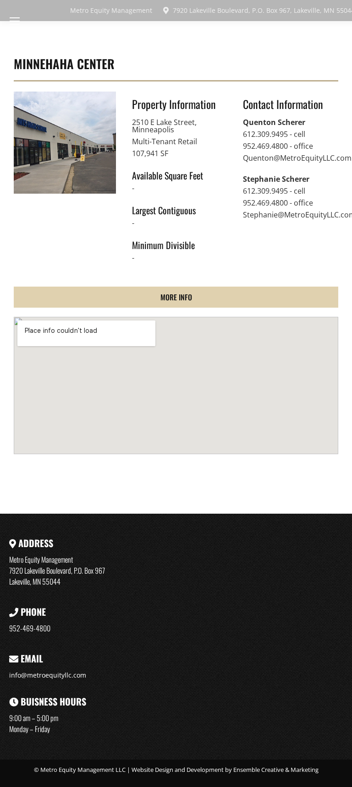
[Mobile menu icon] (14, 21)
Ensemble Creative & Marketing (276, 769)
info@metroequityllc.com (47, 675)
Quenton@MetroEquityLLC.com (297, 158)
